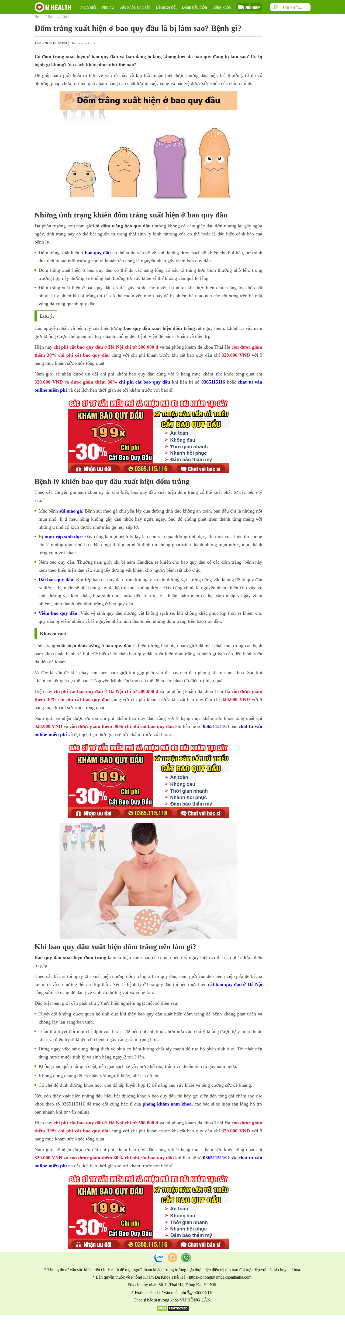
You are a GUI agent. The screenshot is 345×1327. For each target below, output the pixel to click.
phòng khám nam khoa (167, 1104)
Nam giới (88, 7)
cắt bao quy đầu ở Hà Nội (235, 984)
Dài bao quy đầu (56, 579)
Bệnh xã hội (166, 7)
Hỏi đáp (253, 7)
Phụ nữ (108, 7)
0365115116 (213, 382)
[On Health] (52, 7)
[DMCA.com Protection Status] (172, 1310)
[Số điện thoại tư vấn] (186, 1257)
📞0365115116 (200, 1292)
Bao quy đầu (57, 17)
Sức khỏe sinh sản (134, 7)
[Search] (276, 7)
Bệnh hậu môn (194, 7)
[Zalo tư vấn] (159, 1257)
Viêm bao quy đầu (58, 613)
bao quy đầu (98, 252)
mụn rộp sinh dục (63, 536)
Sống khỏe (221, 7)
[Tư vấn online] (172, 1257)
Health (39, 17)
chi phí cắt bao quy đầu (144, 382)
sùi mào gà (70, 511)
